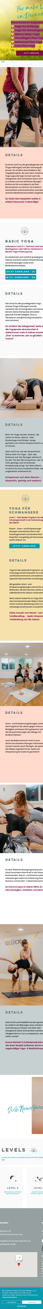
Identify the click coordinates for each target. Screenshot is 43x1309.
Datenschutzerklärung (10, 1297)
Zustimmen (31, 1302)
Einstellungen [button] (21, 1306)
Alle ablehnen (11, 1302)
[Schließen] (40, 1290)
